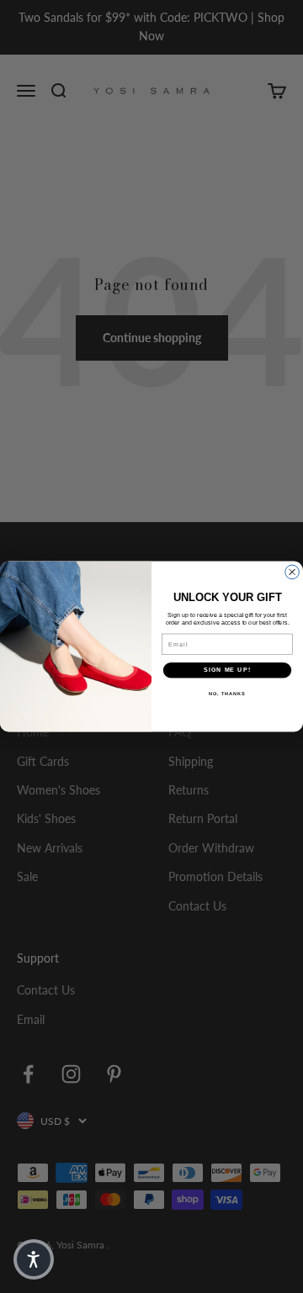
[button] (33, 1259)
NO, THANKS (227, 693)
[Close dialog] (292, 572)
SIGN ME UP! (227, 670)
